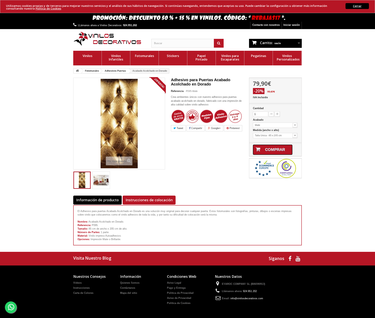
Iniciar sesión (291, 24)
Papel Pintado (201, 57)
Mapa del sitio (128, 292)
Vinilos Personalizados (288, 57)
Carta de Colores (83, 292)
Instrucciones (81, 287)
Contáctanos (127, 287)
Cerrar (357, 6)
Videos (77, 282)
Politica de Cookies (178, 303)
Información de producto (97, 200)
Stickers (173, 56)
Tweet (179, 128)
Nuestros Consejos (89, 276)
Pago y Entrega (176, 287)
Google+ (215, 128)
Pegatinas (258, 56)
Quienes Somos (129, 282)
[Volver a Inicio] (77, 71)
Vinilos (87, 56)
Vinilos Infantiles (116, 57)
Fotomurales (144, 56)
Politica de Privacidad (180, 292)
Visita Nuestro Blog (92, 258)
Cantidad (258, 108)
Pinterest (234, 128)
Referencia (177, 91)
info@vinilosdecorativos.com (246, 298)
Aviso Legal (174, 282)
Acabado (258, 119)
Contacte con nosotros (266, 24)
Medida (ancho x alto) (266, 130)
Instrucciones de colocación (149, 200)
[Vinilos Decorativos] (109, 38)
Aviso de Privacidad (179, 298)
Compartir (196, 128)
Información (130, 276)
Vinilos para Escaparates (230, 57)
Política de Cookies (48, 8)
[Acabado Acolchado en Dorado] (82, 180)
